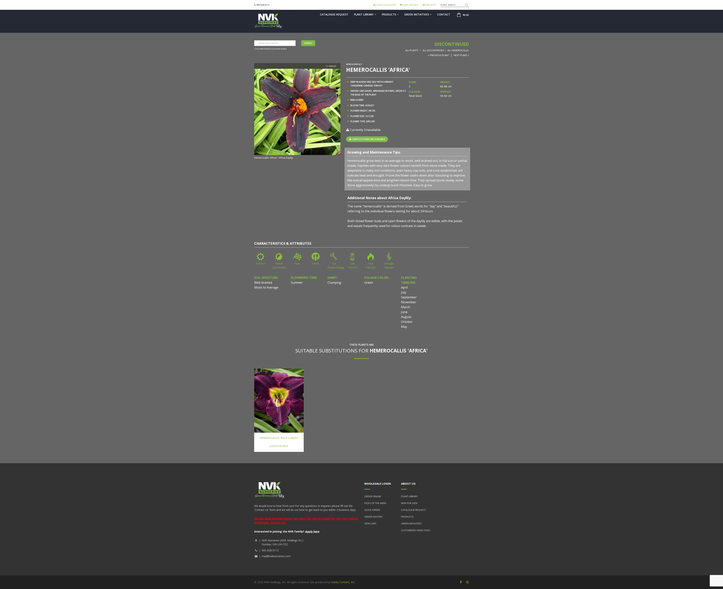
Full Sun (260, 263)
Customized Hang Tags (415, 530)
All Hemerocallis (458, 50)
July (403, 292)
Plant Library (364, 14)
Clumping (334, 282)
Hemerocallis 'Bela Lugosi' (279, 438)
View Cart (370, 523)
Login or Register (385, 4)
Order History (373, 516)
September (409, 297)
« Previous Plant (438, 55)
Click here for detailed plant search (270, 49)
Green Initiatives (416, 14)
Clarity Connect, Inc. (343, 582)
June (404, 312)
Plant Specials (410, 4)
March (405, 307)
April (404, 287)
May (404, 327)
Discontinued (452, 44)
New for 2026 (409, 503)
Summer (297, 282)
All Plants (411, 50)
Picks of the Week (375, 503)
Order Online (372, 496)
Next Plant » (461, 55)
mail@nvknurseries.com (276, 556)
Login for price (278, 446)
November (408, 302)
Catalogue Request (334, 14)
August (406, 317)
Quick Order (372, 510)
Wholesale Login (377, 483)
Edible (315, 263)
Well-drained (263, 282)
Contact (443, 14)
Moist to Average (266, 287)
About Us (408, 483)
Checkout (430, 4)
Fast (297, 263)
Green (368, 282)
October (407, 322)
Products (389, 14)
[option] (297, 114)
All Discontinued (433, 50)
